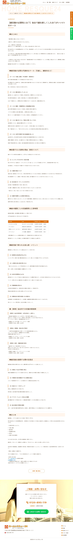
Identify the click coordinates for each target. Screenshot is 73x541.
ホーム (44, 2)
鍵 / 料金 (49, 2)
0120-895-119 (13, 458)
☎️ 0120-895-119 (9, 532)
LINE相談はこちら (11, 460)
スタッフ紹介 (61, 2)
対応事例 (67, 2)
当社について (55, 2)
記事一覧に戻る (36, 471)
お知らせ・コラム (18, 13)
